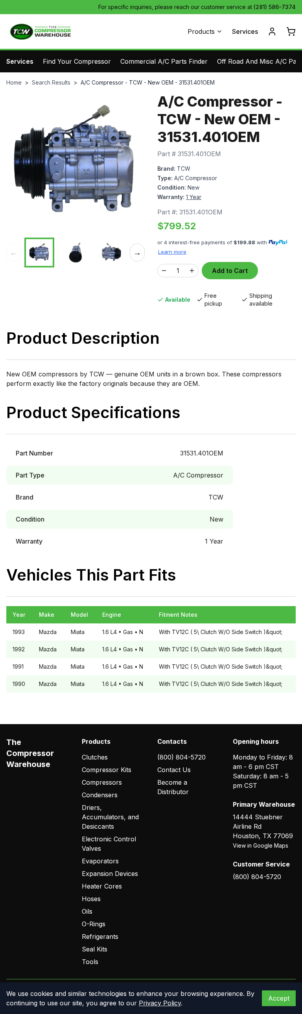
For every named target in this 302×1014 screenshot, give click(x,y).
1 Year (193, 197)
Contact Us (174, 770)
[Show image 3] (112, 252)
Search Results (51, 82)
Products (201, 31)
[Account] (272, 31)
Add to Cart (230, 271)
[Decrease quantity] (164, 270)
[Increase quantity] (192, 270)
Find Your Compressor (77, 61)
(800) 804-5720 (181, 757)
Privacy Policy (160, 1003)
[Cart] (291, 31)
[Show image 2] (75, 252)
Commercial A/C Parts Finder (164, 61)
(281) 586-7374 (275, 7)
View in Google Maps (260, 845)
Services (245, 31)
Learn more (172, 252)
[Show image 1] (39, 252)
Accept (278, 998)
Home (14, 82)
